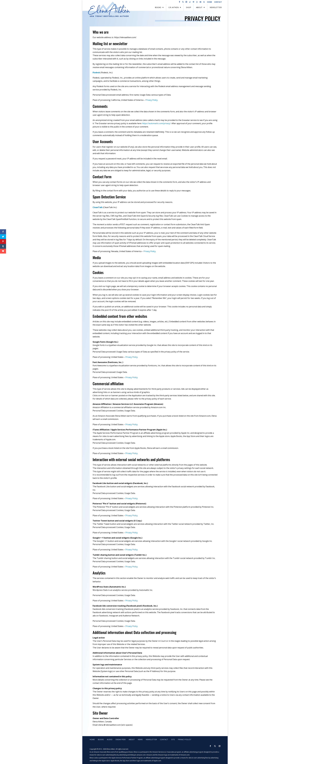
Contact (218, 2)
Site (173, 739)
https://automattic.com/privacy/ (156, 123)
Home (209, 2)
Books (158, 7)
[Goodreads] (197, 2)
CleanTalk (98, 207)
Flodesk (96, 72)
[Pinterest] (193, 2)
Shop (188, 7)
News (140, 739)
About (199, 7)
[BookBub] (200, 2)
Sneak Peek (121, 739)
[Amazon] (204, 2)
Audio (109, 739)
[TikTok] (190, 2)
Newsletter (216, 7)
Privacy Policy (151, 100)
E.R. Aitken (174, 7)
